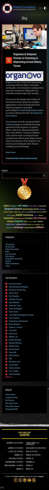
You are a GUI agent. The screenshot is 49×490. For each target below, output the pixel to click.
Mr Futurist (9, 400)
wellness (39, 227)
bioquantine (42, 206)
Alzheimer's (14, 206)
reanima (40, 221)
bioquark (9, 209)
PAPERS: (28, 465)
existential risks (31, 212)
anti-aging (23, 205)
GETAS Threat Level (24, 434)
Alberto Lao (13, 337)
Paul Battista (14, 302)
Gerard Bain (15, 158)
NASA (25, 222)
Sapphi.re (41, 476)
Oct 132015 (9, 60)
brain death (6, 212)
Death (26, 212)
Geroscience (10, 394)
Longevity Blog (11, 397)
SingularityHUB (11, 409)
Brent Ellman (14, 355)
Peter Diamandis (12, 249)
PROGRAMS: (29, 462)
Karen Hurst (13, 312)
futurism (9, 215)
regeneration (21, 224)
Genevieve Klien (15, 284)
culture (22, 212)
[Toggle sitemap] (40, 8)
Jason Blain (13, 365)
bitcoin (36, 209)
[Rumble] (34, 480)
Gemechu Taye (15, 305)
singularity (37, 224)
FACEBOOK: (9, 443)
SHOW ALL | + (8, 377)
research (29, 224)
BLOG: (27, 451)
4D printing (9, 247)
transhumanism (29, 228)
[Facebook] (16, 480)
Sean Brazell (14, 349)
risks (33, 224)
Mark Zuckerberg (12, 263)
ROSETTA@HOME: (10, 465)
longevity (18, 221)
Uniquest (10, 124)
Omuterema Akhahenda (18, 321)
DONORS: (17, 455)
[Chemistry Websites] (24, 189)
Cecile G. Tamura (15, 327)
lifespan (10, 221)
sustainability (9, 228)
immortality (9, 218)
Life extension (39, 218)
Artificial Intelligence (33, 206)
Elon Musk (9, 256)
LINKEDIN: (11, 448)
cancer (11, 212)
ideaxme (41, 215)
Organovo (10, 82)
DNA (7, 252)
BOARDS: (28, 455)
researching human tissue (31, 110)
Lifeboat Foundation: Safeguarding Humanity (19, 8)
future (44, 212)
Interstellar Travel (19, 219)
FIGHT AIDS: (12, 458)
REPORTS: (29, 458)
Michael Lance (15, 362)
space (42, 224)
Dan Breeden (14, 296)
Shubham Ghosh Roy (17, 290)
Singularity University (13, 259)
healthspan (28, 215)
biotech (18, 209)
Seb (10, 358)
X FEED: (11, 451)
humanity (36, 215)
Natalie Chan (14, 346)
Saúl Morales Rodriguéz (18, 287)
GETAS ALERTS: (30, 448)
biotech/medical (25, 158)
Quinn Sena (13, 293)
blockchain (42, 209)
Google (13, 215)
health (19, 215)
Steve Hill (12, 352)
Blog (24, 18)
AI (10, 206)
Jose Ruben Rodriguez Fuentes (21, 315)
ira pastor (29, 218)
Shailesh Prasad (15, 299)
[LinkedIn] (25, 480)
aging (6, 205)
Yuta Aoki (13, 330)
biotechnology (27, 209)
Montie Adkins (14, 368)
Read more (11, 152)
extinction (39, 212)
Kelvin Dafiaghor (15, 309)
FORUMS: (18, 469)
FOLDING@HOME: (10, 462)
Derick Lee (13, 334)
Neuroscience (29, 222)
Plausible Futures (12, 406)
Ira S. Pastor (14, 371)
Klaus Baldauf (14, 324)
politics (35, 222)
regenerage (10, 224)
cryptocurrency (17, 212)
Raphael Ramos (15, 343)
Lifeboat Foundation (19, 476)
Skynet (8, 261)
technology (18, 227)
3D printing (9, 244)
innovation (34, 158)
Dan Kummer (14, 318)
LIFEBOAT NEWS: (31, 443)
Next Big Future (11, 403)
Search (44, 175)
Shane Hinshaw (15, 340)
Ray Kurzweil (10, 254)
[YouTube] (29, 480)
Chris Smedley (14, 374)
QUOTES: (28, 469)
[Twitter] (20, 480)
